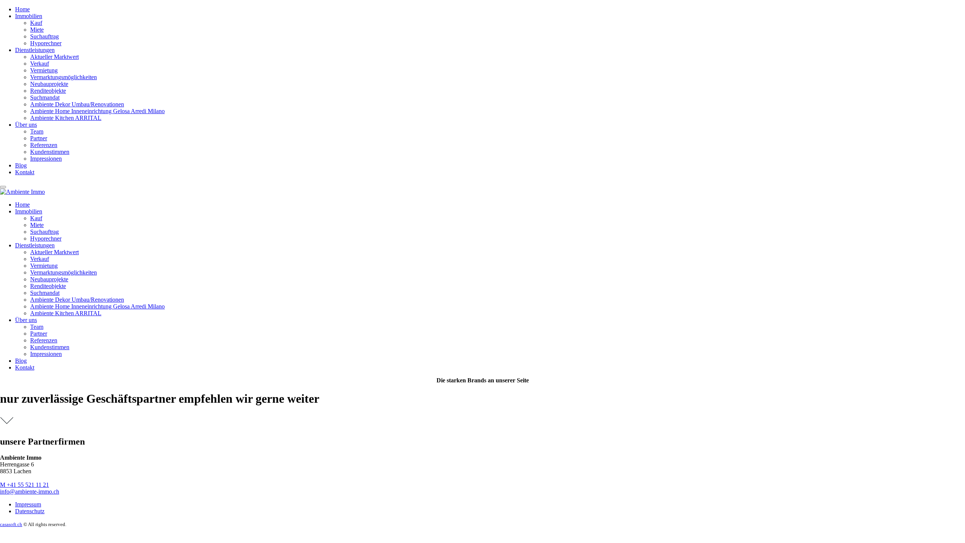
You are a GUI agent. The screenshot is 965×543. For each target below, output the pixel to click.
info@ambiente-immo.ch (29, 491)
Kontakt (24, 172)
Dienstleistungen (35, 50)
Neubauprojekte (49, 84)
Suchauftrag (44, 36)
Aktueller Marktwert (54, 57)
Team (36, 131)
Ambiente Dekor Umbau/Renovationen (77, 104)
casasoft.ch (11, 524)
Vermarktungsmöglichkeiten (63, 77)
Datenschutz (29, 511)
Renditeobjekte (48, 90)
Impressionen (46, 158)
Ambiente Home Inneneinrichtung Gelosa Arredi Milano (97, 111)
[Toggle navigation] (3, 187)
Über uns (26, 124)
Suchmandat (45, 97)
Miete (37, 29)
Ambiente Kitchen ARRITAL (65, 118)
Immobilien (28, 16)
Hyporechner (45, 43)
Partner (38, 138)
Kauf (36, 23)
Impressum (28, 504)
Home (22, 9)
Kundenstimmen (49, 152)
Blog (21, 165)
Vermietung (44, 70)
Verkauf (39, 63)
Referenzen (43, 145)
